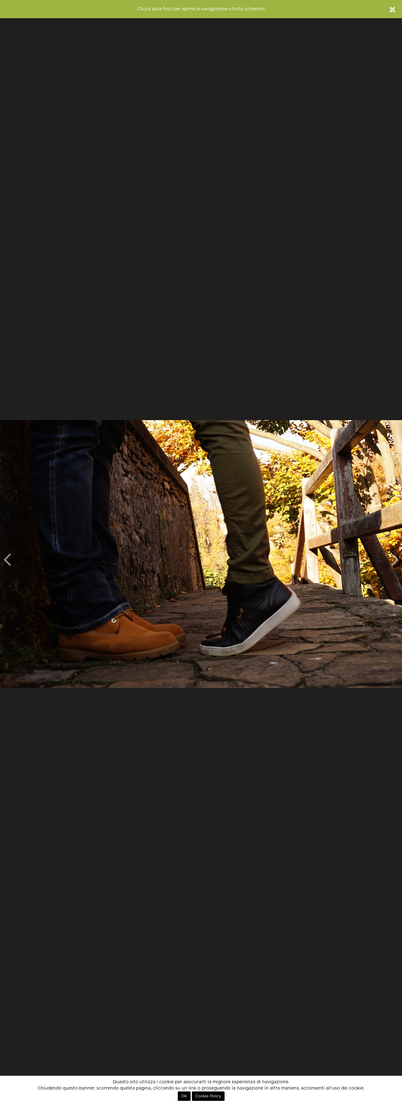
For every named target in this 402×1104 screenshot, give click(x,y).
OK (184, 1096)
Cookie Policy (208, 1096)
